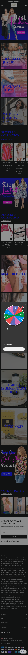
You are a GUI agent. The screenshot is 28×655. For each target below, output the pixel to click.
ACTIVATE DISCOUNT (14, 349)
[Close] (25, 304)
